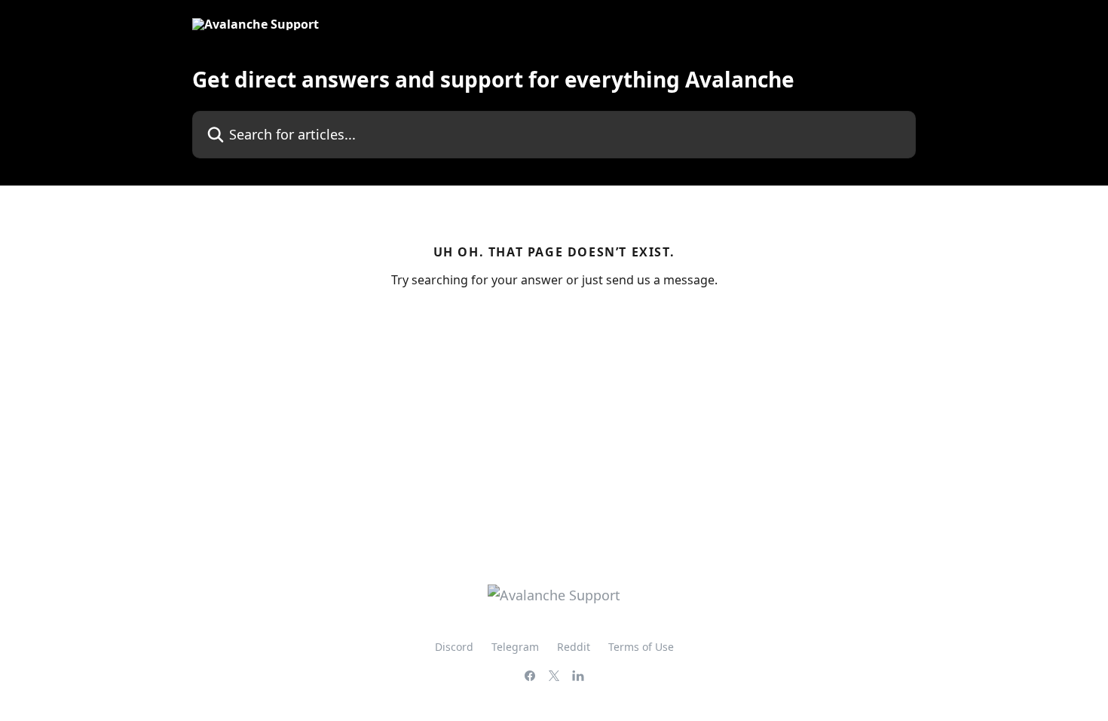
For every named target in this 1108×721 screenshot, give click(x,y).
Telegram (515, 647)
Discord (454, 647)
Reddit (573, 647)
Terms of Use (641, 647)
